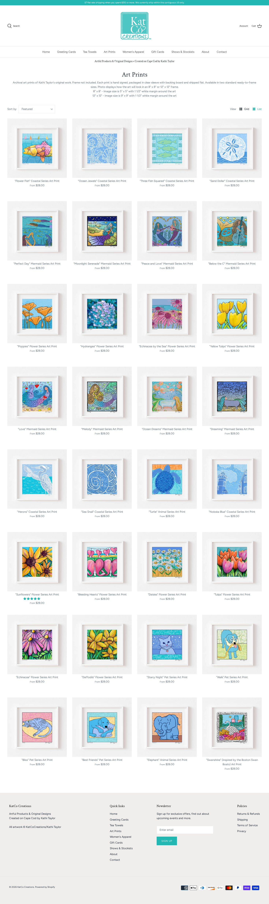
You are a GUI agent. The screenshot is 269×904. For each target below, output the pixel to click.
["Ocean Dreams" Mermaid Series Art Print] (167, 396)
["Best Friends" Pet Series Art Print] (102, 727)
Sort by (11, 109)
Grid (247, 109)
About (205, 51)
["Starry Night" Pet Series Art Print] (167, 644)
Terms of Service (247, 825)
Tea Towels (89, 51)
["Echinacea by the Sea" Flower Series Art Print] (167, 313)
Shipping (242, 819)
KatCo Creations (25, 887)
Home (46, 51)
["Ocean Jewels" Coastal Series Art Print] (102, 148)
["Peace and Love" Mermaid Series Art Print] (167, 231)
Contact (222, 51)
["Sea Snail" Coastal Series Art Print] (102, 479)
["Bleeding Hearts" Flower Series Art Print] (102, 561)
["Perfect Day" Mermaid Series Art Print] (37, 231)
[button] (32, 598)
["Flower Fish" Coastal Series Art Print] (37, 148)
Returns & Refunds (248, 813)
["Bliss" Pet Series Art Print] (37, 727)
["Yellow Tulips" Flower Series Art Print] (232, 313)
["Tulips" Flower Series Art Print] (232, 561)
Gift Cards (157, 51)
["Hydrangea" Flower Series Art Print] (102, 313)
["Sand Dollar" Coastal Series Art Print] (232, 148)
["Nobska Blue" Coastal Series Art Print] (232, 479)
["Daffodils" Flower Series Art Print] (102, 644)
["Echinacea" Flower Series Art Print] (37, 644)
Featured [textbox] (27, 109)
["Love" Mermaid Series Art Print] (37, 396)
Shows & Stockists (182, 51)
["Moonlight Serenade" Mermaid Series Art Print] (102, 231)
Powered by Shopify (45, 887)
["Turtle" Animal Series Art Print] (167, 479)
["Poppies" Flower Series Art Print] (37, 313)
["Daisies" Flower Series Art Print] (167, 561)
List (259, 109)
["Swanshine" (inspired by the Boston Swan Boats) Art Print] (232, 727)
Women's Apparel (133, 51)
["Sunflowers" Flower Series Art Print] (37, 561)
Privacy (241, 831)
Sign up (166, 841)
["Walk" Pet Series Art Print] (232, 644)
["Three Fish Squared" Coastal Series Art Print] (167, 148)
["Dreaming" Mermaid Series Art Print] (232, 396)
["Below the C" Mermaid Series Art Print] (232, 231)
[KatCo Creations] (135, 26)
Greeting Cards (66, 51)
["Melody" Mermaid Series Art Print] (102, 396)
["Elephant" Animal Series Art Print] (167, 727)
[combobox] (37, 109)
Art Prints (109, 51)
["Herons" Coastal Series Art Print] (37, 479)
